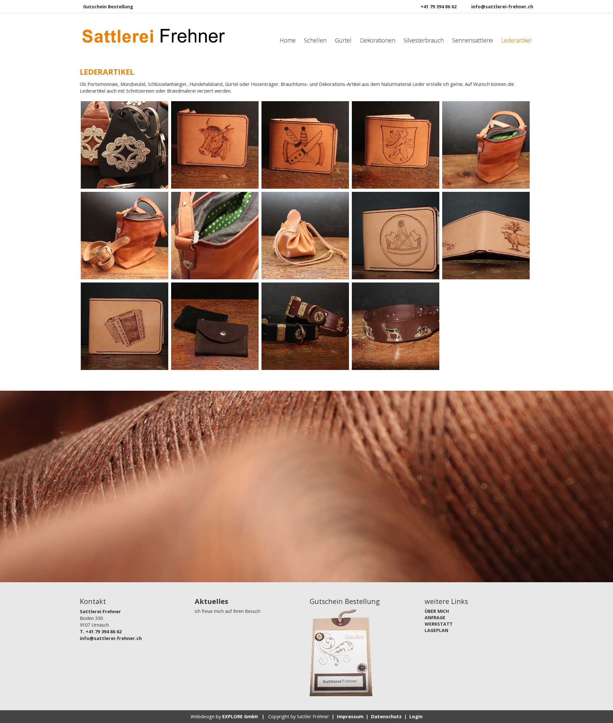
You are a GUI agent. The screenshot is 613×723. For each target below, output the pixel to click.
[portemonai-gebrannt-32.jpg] (215, 145)
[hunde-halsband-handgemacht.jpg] (395, 326)
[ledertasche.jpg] (486, 145)
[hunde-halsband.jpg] (305, 326)
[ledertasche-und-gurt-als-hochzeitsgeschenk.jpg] (124, 235)
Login (415, 716)
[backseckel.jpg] (305, 235)
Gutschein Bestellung (108, 6)
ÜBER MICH (437, 611)
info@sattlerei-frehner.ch (502, 6)
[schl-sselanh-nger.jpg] (124, 145)
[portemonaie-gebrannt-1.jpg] (124, 326)
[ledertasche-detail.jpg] (215, 235)
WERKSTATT (439, 624)
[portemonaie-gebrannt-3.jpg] (486, 235)
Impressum (350, 716)
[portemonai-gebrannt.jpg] (395, 145)
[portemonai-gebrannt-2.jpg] (305, 145)
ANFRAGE (435, 617)
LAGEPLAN (436, 630)
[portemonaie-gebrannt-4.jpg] (395, 235)
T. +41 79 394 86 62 (101, 631)
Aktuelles (211, 601)
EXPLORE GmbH (240, 716)
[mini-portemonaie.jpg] (215, 326)
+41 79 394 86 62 (438, 6)
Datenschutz (386, 716)
